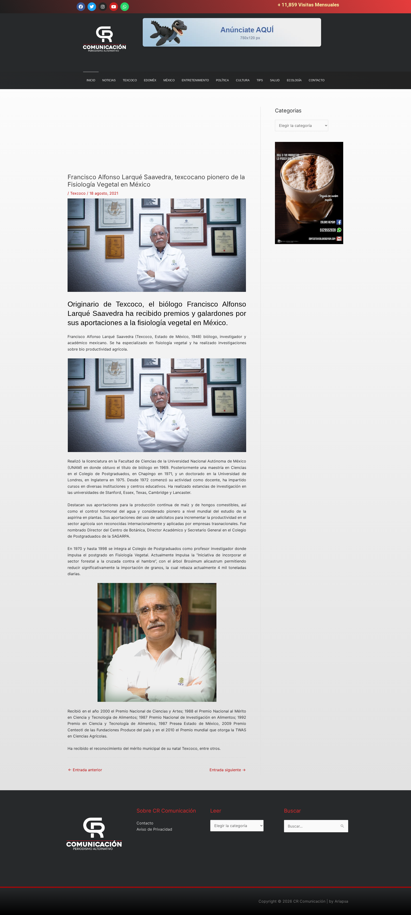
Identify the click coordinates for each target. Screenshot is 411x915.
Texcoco (78, 193)
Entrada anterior (85, 769)
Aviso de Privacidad (154, 829)
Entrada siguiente (228, 769)
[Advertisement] (157, 140)
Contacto (145, 823)
